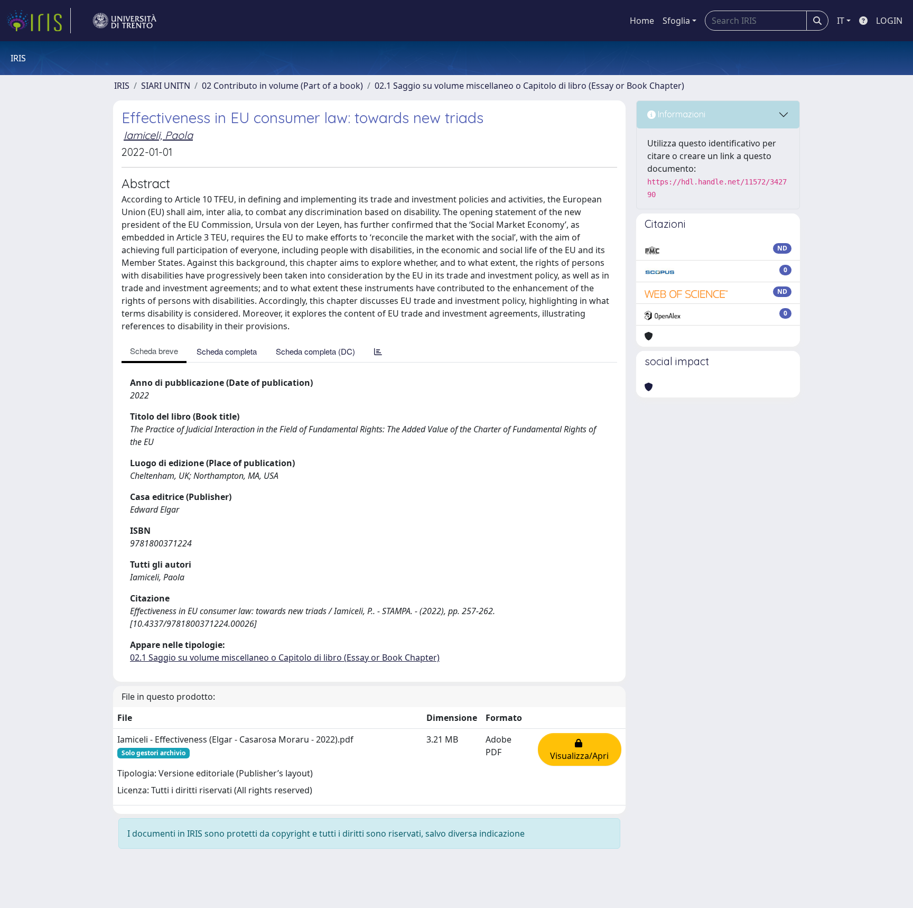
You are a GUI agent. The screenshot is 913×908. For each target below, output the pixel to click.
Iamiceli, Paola (158, 135)
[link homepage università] (124, 20)
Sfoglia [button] (676, 20)
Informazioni (680, 114)
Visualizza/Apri (579, 749)
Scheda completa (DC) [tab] (315, 351)
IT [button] (840, 20)
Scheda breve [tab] (154, 350)
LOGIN (889, 20)
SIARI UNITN (165, 85)
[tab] (378, 351)
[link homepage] (38, 20)
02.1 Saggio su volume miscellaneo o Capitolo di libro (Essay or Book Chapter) (529, 85)
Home (642, 20)
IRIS (121, 85)
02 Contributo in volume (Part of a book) (282, 85)
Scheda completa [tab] (227, 351)
